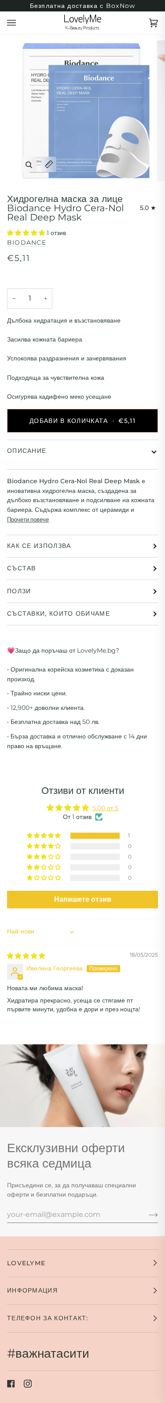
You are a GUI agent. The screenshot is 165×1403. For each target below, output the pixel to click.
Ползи (19, 591)
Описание (26, 451)
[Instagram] (28, 1384)
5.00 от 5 (105, 808)
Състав (21, 568)
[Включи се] (146, 1214)
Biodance (26, 242)
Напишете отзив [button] (82, 899)
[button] (27, 233)
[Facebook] (11, 1384)
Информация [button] (32, 1290)
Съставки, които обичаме (58, 613)
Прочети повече (28, 519)
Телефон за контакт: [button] (47, 1318)
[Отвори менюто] (20, 22)
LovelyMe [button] (26, 1263)
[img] (26, 956)
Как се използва (39, 546)
